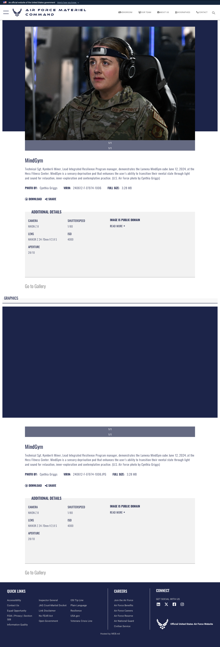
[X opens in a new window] (166, 604)
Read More (117, 226)
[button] (68, 2)
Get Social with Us (168, 599)
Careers (120, 591)
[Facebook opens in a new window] (174, 604)
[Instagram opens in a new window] (182, 604)
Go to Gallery (35, 285)
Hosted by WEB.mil (110, 633)
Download (35, 199)
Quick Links (16, 591)
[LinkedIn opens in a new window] (158, 604)
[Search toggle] (214, 12)
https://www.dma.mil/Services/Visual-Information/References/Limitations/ (148, 251)
